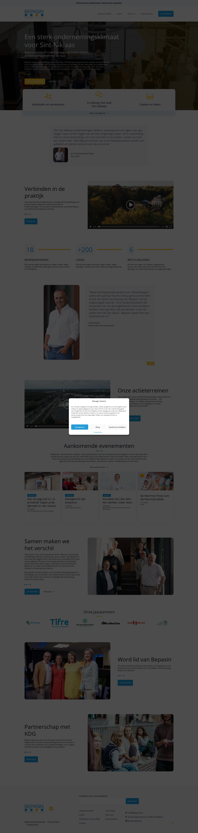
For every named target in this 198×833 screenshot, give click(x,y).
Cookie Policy (98, 432)
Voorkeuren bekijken (117, 427)
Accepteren (79, 427)
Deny (98, 427)
